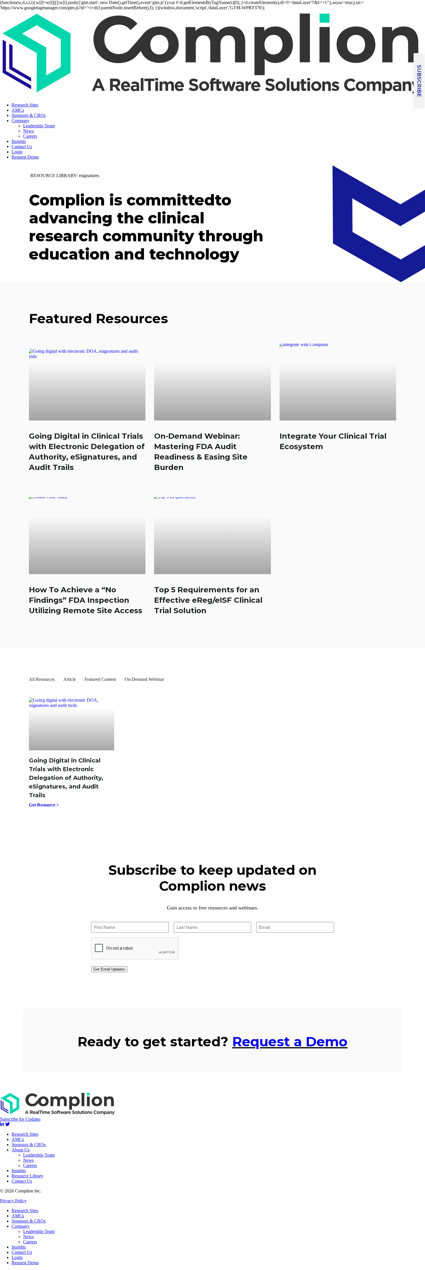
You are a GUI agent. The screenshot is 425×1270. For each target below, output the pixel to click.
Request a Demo (290, 1041)
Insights (19, 141)
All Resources (42, 679)
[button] (419, 81)
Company (20, 120)
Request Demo (25, 157)
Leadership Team (39, 125)
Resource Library (27, 1175)
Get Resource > (44, 804)
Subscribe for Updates (20, 1119)
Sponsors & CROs (29, 115)
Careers (30, 136)
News (28, 130)
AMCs (18, 110)
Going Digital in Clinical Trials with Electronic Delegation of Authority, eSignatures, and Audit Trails (66, 778)
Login (17, 151)
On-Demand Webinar (144, 679)
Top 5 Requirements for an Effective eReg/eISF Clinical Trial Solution (208, 600)
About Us (20, 1149)
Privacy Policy (13, 1200)
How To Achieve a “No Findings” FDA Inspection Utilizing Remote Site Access (85, 600)
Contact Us (22, 146)
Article (69, 679)
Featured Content (100, 679)
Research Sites (25, 104)
